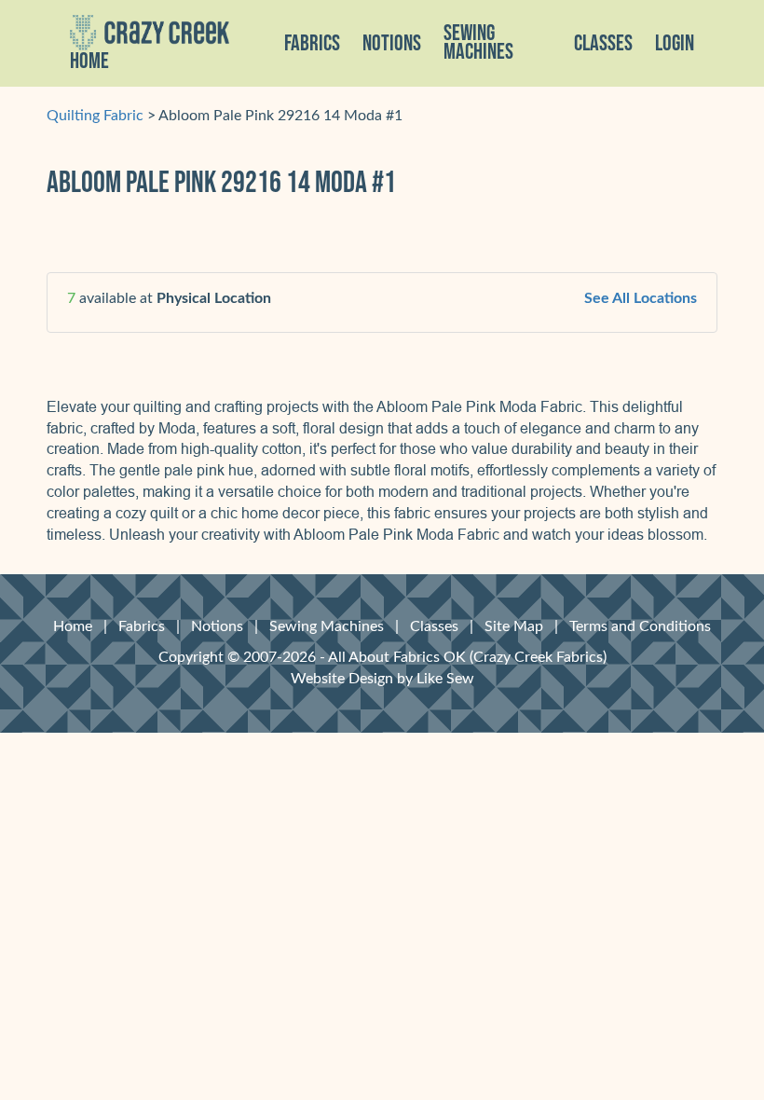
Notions (217, 626)
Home (89, 61)
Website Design (342, 678)
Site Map (513, 626)
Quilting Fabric (95, 115)
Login (674, 43)
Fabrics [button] (312, 43)
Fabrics (141, 626)
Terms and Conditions (640, 626)
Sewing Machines (478, 43)
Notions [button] (391, 43)
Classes (603, 43)
